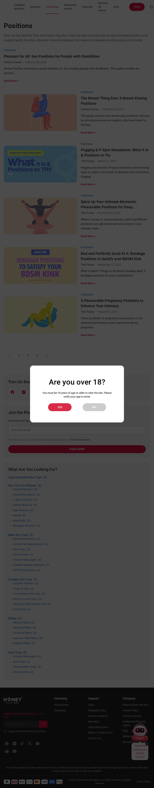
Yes (59, 407)
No (94, 407)
